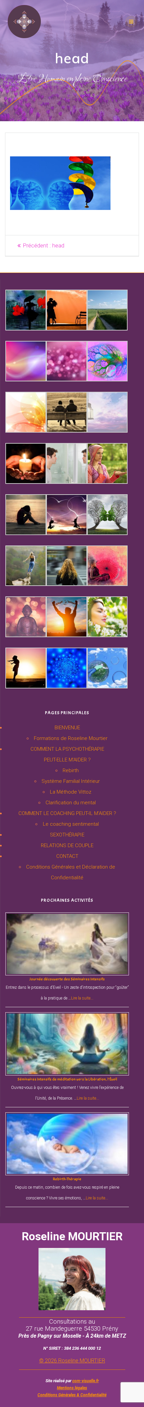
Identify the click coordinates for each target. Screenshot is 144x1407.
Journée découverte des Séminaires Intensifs (67, 979)
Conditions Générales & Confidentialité (72, 1395)
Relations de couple (67, 845)
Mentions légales (72, 1388)
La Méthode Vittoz (70, 792)
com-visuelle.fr (85, 1381)
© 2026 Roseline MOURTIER (72, 1360)
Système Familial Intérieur (71, 781)
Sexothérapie (67, 835)
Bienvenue (67, 728)
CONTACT (67, 856)
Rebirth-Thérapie (67, 1179)
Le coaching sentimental (71, 824)
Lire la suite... (82, 998)
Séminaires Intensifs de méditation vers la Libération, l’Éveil (67, 1079)
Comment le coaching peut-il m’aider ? (67, 813)
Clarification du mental (71, 803)
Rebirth (71, 770)
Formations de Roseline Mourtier (70, 738)
